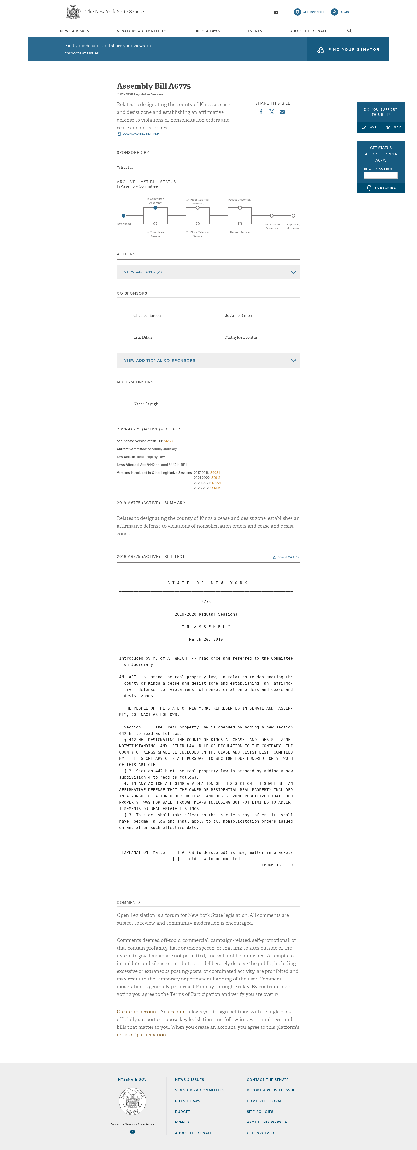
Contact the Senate (268, 1080)
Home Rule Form (264, 1101)
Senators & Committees (142, 31)
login (344, 12)
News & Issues (74, 31)
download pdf (289, 557)
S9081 (215, 473)
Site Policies (260, 1112)
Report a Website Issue (271, 1090)
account (177, 1012)
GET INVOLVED (260, 1133)
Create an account (137, 1012)
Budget (182, 1112)
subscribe (385, 188)
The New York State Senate (114, 12)
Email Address (378, 169)
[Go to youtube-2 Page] (132, 1132)
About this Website (267, 1122)
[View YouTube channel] (276, 12)
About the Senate (193, 1133)
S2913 (215, 478)
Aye (373, 127)
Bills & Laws (207, 31)
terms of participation (141, 1035)
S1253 (168, 441)
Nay (397, 127)
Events (255, 31)
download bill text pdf (140, 133)
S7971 (216, 483)
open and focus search (349, 32)
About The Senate (308, 31)
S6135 (216, 488)
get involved (314, 12)
